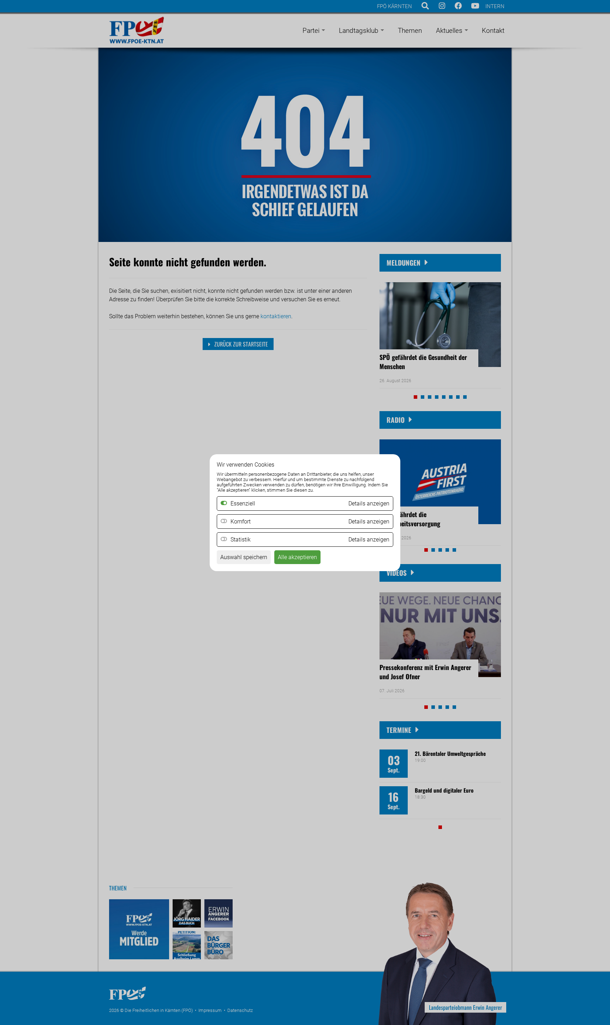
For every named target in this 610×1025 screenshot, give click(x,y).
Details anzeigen (368, 521)
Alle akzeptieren (297, 557)
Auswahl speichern (243, 557)
